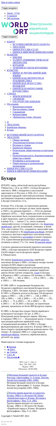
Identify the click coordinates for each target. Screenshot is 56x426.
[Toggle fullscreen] (8, 421)
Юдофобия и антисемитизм (26, 161)
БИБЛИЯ (17, 57)
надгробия (28, 237)
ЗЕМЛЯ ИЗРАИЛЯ (22, 96)
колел (16, 337)
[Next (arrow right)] (5, 424)
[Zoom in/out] (11, 421)
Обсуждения (13, 18)
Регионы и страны (22, 145)
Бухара (10, 130)
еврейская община (10, 334)
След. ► (11, 354)
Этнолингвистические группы (28, 142)
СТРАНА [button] (11, 93)
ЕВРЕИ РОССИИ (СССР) (25, 49)
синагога (44, 239)
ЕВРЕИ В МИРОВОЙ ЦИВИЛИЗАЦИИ (33, 52)
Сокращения (19, 112)
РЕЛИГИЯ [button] (12, 55)
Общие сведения (21, 140)
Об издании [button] (13, 104)
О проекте (12, 16)
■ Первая (11, 347)
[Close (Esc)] (2, 421)
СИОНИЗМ (18, 99)
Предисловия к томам (23, 109)
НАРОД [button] (11, 42)
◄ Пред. (11, 349)
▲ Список (12, 352)
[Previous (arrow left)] (2, 424)
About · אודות (13, 13)
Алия (36, 272)
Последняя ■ (13, 357)
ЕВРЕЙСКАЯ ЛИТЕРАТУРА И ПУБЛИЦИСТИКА (28, 79)
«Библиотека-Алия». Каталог (27, 117)
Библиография (20, 114)
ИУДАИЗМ (18, 65)
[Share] (5, 421)
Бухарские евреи (43, 242)
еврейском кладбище (34, 232)
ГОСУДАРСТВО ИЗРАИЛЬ (26, 101)
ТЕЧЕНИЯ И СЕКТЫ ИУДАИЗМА (30, 68)
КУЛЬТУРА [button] (12, 70)
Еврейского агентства (22, 260)
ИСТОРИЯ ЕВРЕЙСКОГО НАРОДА (31, 44)
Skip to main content (10, 2)
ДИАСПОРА (19, 47)
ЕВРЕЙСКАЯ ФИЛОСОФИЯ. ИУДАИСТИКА (28, 89)
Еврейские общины (16, 127)
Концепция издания (22, 106)
